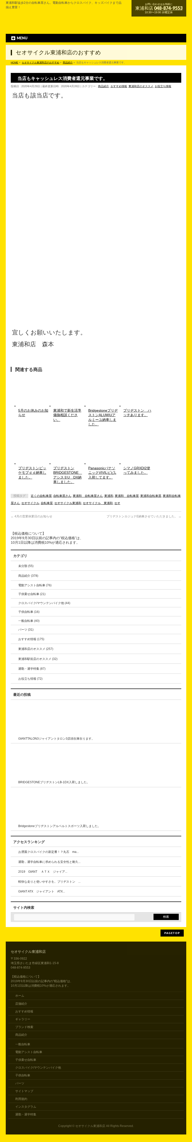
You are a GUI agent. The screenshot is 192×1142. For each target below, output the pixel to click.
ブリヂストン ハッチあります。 (137, 412)
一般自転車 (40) (29, 621)
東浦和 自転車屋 (127, 496)
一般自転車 (22, 1044)
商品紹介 (103, 86)
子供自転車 (22, 1075)
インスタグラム (25, 1106)
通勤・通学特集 (25, 1114)
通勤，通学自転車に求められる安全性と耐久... (49, 862)
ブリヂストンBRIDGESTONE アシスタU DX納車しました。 (67, 475)
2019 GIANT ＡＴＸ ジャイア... (42, 871)
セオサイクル (30, 503)
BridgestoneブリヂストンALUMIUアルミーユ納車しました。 (103, 417)
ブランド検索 (24, 1027)
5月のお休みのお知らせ (33, 412)
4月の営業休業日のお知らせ (31, 516)
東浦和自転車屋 (150, 496)
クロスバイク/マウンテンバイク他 (38, 1067)
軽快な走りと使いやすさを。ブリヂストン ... (49, 881)
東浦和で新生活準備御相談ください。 (67, 414)
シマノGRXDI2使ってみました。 (136, 470)
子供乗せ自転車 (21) (32, 594)
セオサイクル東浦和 (67, 503)
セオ (117, 503)
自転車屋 (47, 503)
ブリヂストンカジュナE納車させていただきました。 (143, 516)
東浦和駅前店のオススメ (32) (38, 659)
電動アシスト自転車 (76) (35, 585)
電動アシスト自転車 (28, 1052)
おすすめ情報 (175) (31, 639)
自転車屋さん (62, 496)
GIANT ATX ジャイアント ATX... (41, 891)
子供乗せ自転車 (25, 1060)
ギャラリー (22, 1019)
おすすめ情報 (118, 86)
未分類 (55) (26, 566)
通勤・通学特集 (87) (32, 668)
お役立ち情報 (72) (30, 678)
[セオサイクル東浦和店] (75, 26)
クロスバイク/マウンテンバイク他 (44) (44, 603)
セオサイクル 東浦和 (98, 503)
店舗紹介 (21, 1003)
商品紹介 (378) (28, 576)
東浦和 (108, 496)
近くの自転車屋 (41, 496)
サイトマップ (24, 1091)
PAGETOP (172, 933)
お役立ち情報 (163, 86)
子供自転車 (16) (29, 612)
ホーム (19, 995)
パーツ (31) (26, 629)
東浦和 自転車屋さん (88, 496)
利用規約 (21, 1099)
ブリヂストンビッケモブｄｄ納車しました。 (32, 472)
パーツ (19, 1083)
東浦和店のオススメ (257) (35, 649)
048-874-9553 (168, 8)
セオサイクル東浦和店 (90, 1126)
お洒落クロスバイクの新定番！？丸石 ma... (48, 852)
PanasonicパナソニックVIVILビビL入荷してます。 (102, 472)
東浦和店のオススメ (140, 86)
